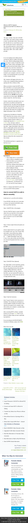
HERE (21, 321)
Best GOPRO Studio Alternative (12, 441)
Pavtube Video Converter (16, 490)
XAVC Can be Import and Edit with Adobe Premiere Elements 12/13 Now (20, 389)
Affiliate (18, 519)
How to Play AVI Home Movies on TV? (7, 378)
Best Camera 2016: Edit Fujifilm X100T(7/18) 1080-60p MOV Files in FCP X (7, 361)
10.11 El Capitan (11, 179)
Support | (10, 519)
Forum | (14, 518)
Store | (6, 518)
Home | (2, 518)
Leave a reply (19, 383)
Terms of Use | (20, 518)
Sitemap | (14, 519)
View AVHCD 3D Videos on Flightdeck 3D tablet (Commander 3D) (15, 361)
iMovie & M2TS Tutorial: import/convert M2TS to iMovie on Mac (13, 26)
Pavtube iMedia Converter (16, 462)
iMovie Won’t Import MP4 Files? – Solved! (14, 421)
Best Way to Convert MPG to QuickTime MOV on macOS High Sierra (15, 341)
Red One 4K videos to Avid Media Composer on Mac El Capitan (7, 340)
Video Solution (12, 383)
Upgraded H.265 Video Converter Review (14, 430)
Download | (10, 518)
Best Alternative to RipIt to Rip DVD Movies (14, 438)
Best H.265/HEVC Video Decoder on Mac (14, 428)
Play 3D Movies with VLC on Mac (16, 378)
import (15, 313)
